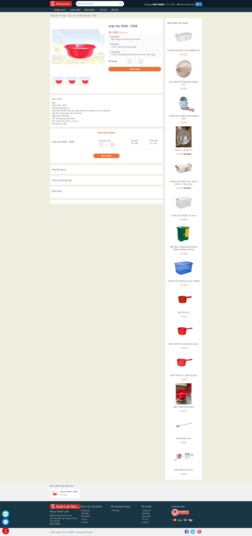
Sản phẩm (89, 10)
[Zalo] (5, 514)
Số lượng (112, 61)
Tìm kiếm (116, 510)
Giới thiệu (75, 10)
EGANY (72, 532)
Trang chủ (59, 10)
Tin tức (103, 10)
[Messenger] (5, 521)
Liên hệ (114, 10)
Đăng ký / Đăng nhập (187, 4)
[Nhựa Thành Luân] (61, 3)
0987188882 (159, 4)
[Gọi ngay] (5, 530)
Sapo (90, 532)
